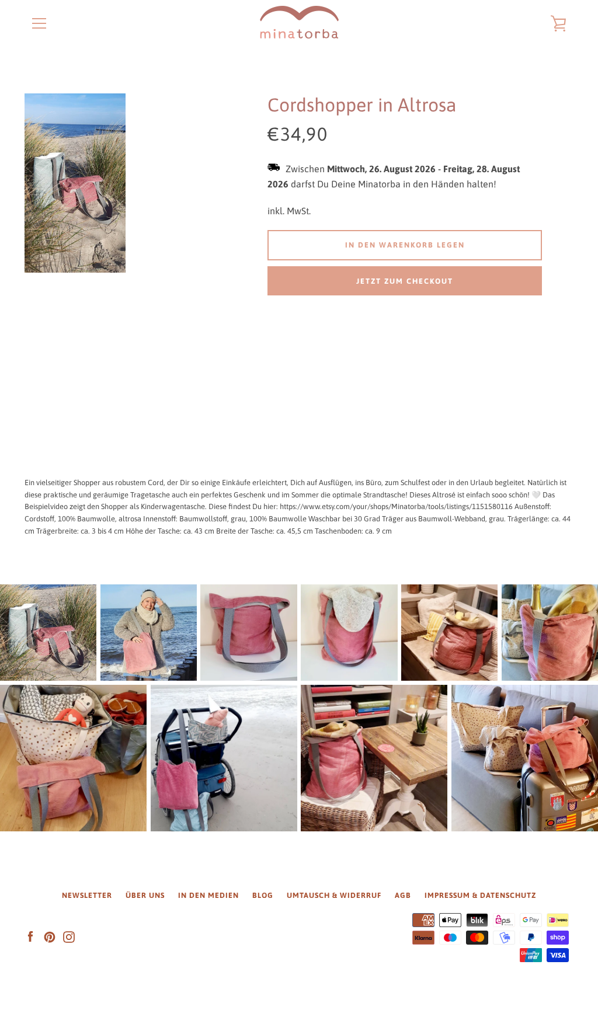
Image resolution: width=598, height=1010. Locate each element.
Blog (262, 895)
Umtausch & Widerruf (334, 895)
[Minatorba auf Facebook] (30, 936)
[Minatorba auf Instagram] (69, 936)
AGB (403, 895)
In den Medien (208, 895)
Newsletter (87, 895)
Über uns (145, 895)
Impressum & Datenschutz (480, 895)
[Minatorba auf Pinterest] (49, 936)
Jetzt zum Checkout (404, 281)
